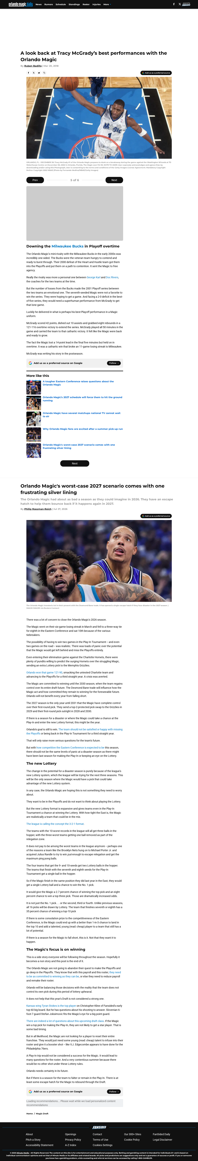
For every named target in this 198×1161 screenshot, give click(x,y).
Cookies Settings (102, 1145)
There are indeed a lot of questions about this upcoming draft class (65, 1021)
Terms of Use (100, 1139)
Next (114, 180)
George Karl (93, 277)
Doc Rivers (112, 277)
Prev (35, 180)
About (29, 1134)
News (38, 4)
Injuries (96, 4)
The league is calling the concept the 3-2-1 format (55, 823)
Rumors (48, 4)
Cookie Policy (132, 1139)
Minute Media (23, 1153)
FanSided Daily (161, 1134)
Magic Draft (42, 1113)
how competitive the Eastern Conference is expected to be (70, 747)
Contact (97, 1134)
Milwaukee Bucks (68, 246)
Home (29, 1113)
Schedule (61, 4)
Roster (86, 4)
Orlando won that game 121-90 (44, 672)
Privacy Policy (73, 1139)
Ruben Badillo (33, 66)
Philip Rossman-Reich (37, 509)
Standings (74, 4)
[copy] (44, 73)
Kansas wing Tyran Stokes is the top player (51, 1005)
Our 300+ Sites (132, 1134)
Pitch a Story (33, 1139)
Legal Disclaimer (162, 1139)
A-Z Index (70, 1145)
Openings (70, 1134)
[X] (180, 4)
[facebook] (174, 4)
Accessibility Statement (39, 1145)
